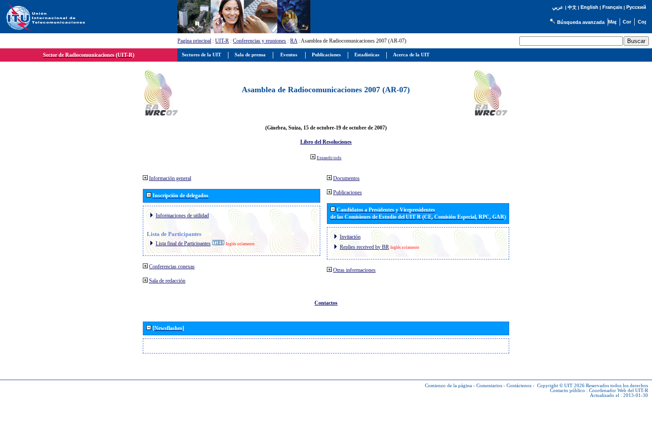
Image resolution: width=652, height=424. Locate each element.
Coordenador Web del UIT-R (618, 390)
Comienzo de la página (448, 385)
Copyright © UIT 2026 (561, 385)
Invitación (350, 237)
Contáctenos (519, 385)
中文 (572, 7)
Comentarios (489, 385)
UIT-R (222, 41)
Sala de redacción (167, 281)
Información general (170, 178)
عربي (557, 7)
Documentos (346, 178)
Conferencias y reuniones (259, 41)
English (589, 7)
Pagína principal (194, 41)
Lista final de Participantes (183, 243)
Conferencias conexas (172, 266)
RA (293, 41)
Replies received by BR (364, 247)
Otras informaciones (354, 270)
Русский (636, 7)
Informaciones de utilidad (182, 215)
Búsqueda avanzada (581, 22)
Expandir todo (329, 158)
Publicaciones (347, 192)
